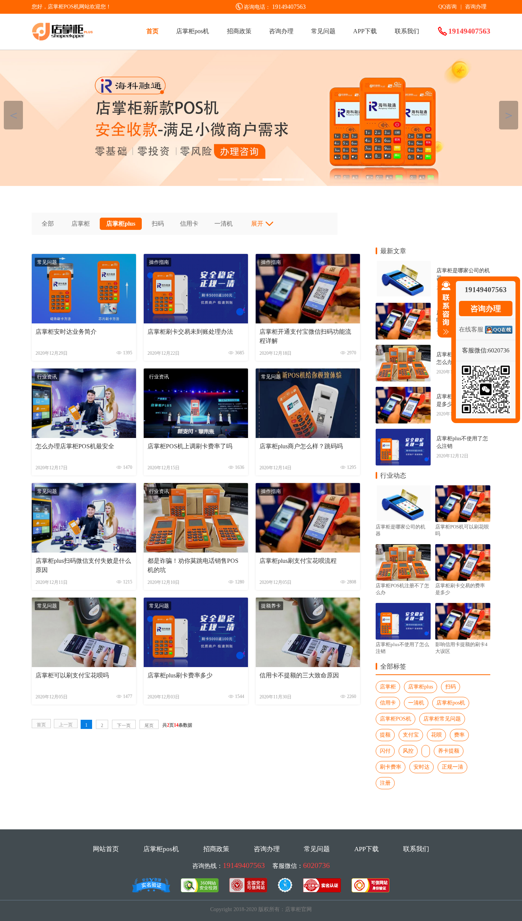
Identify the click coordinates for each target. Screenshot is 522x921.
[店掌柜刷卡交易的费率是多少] (403, 395)
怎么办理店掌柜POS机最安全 (75, 446)
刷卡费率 (390, 767)
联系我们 (407, 31)
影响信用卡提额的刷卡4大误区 (461, 647)
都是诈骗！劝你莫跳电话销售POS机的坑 (193, 565)
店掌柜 (80, 223)
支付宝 (411, 735)
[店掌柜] (261, 118)
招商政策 (239, 31)
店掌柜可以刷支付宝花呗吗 (72, 675)
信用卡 (189, 223)
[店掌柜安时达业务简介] (84, 323)
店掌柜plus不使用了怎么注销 (462, 442)
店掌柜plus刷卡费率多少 (180, 675)
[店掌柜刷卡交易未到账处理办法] (196, 323)
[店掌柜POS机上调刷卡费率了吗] (196, 438)
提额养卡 (271, 606)
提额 (385, 735)
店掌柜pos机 (192, 31)
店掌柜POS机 (395, 719)
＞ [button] (509, 115)
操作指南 (159, 262)
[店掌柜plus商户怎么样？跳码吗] (308, 438)
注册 (385, 783)
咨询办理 (475, 7)
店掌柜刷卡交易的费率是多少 (460, 589)
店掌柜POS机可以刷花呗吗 (462, 530)
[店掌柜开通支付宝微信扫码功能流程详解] (308, 323)
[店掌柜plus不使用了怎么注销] (403, 437)
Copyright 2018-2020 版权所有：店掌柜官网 (261, 909)
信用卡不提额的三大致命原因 (299, 675)
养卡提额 (448, 751)
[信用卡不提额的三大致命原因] (308, 667)
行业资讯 (47, 377)
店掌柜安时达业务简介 (66, 331)
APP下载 (365, 31)
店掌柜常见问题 (442, 719)
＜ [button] (13, 115)
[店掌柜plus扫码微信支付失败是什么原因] (84, 552)
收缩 (444, 308)
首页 (152, 31)
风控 (408, 751)
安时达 (421, 767)
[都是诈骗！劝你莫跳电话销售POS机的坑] (196, 552)
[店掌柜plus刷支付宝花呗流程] (308, 552)
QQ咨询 (447, 7)
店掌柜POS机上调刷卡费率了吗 (190, 446)
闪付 (385, 751)
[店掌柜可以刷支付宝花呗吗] (84, 667)
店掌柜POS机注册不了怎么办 (402, 589)
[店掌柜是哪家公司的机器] (403, 269)
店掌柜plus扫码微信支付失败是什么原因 (83, 565)
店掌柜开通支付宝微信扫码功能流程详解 (305, 336)
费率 (459, 735)
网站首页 (106, 849)
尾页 (149, 725)
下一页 (124, 725)
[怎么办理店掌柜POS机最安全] (84, 438)
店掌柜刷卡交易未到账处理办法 (190, 331)
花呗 (436, 735)
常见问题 (323, 31)
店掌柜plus (120, 223)
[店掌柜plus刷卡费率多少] (196, 667)
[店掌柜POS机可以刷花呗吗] (403, 311)
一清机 (223, 223)
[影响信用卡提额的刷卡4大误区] (462, 610)
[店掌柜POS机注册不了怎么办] (403, 353)
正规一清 (452, 767)
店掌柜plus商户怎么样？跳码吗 (301, 446)
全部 (48, 223)
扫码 (158, 223)
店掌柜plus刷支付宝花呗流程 (298, 560)
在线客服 (471, 329)
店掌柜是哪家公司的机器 (463, 274)
